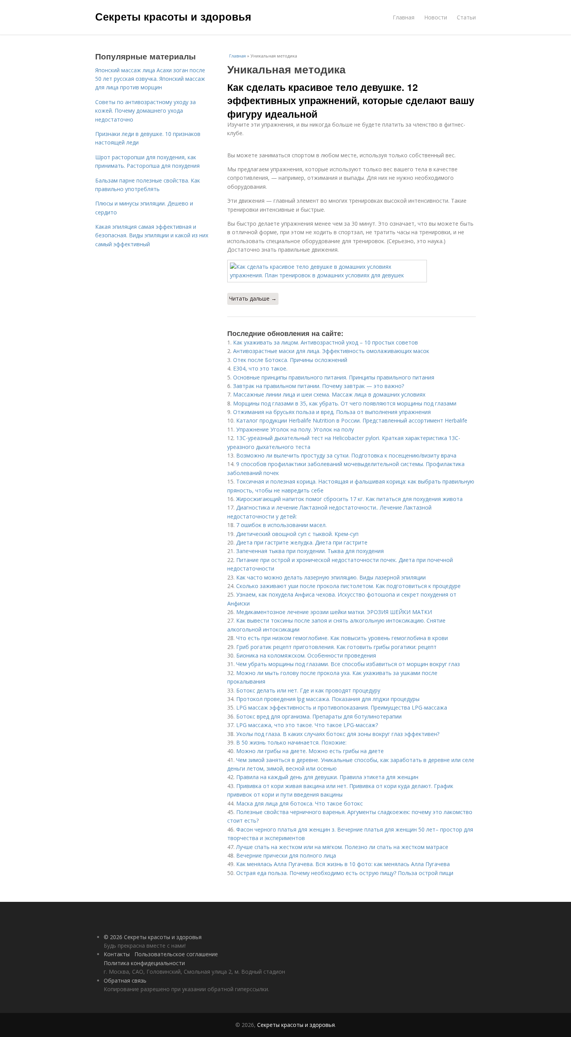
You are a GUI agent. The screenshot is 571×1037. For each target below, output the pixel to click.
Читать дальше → (253, 298)
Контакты (117, 954)
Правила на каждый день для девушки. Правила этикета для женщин (327, 777)
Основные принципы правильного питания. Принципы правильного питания (333, 377)
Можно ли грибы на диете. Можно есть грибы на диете (310, 751)
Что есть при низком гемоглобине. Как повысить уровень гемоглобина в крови (342, 638)
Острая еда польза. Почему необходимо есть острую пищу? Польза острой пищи (344, 873)
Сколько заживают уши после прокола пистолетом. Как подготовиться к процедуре (348, 586)
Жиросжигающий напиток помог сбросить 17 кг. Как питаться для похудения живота (349, 499)
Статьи (466, 17)
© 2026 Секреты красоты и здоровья (153, 937)
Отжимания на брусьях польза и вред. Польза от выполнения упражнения (332, 412)
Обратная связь (125, 980)
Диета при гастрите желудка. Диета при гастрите (301, 542)
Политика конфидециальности (144, 963)
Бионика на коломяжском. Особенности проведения (306, 655)
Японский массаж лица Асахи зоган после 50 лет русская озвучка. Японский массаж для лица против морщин (150, 78)
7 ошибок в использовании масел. (281, 525)
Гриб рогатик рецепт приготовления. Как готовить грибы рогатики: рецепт (336, 647)
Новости (435, 17)
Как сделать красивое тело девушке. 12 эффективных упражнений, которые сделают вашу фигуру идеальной (350, 100)
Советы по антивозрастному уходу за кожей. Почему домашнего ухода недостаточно (145, 110)
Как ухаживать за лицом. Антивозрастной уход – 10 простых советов (325, 342)
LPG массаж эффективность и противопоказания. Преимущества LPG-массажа (341, 707)
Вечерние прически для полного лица (286, 855)
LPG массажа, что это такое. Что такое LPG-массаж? (307, 725)
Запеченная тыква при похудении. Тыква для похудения (310, 551)
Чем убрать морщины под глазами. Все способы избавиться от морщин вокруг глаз (348, 664)
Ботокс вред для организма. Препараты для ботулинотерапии (319, 716)
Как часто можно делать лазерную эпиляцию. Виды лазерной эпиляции (331, 577)
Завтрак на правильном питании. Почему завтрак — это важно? (318, 386)
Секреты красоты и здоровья (173, 16)
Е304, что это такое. (260, 368)
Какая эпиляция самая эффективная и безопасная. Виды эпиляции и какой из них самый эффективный (151, 235)
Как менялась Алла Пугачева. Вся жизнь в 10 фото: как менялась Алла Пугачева (343, 864)
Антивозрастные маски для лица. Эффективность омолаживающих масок (331, 351)
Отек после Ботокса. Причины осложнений (290, 360)
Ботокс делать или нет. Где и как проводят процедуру (308, 690)
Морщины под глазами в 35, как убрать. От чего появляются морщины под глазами (344, 403)
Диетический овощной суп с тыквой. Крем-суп (297, 534)
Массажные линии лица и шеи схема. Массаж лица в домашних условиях (329, 394)
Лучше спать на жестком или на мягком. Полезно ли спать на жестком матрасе (342, 847)
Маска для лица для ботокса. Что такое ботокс (299, 803)
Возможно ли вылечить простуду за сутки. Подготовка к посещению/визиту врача (346, 455)
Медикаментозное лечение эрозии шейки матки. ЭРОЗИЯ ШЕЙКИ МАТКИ (334, 612)
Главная (403, 17)
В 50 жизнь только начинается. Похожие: (291, 742)
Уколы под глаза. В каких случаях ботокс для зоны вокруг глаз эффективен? (337, 734)
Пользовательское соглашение (176, 954)
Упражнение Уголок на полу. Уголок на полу (295, 429)
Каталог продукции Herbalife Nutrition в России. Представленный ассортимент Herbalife (351, 420)
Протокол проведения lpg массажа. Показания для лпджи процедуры (328, 699)
